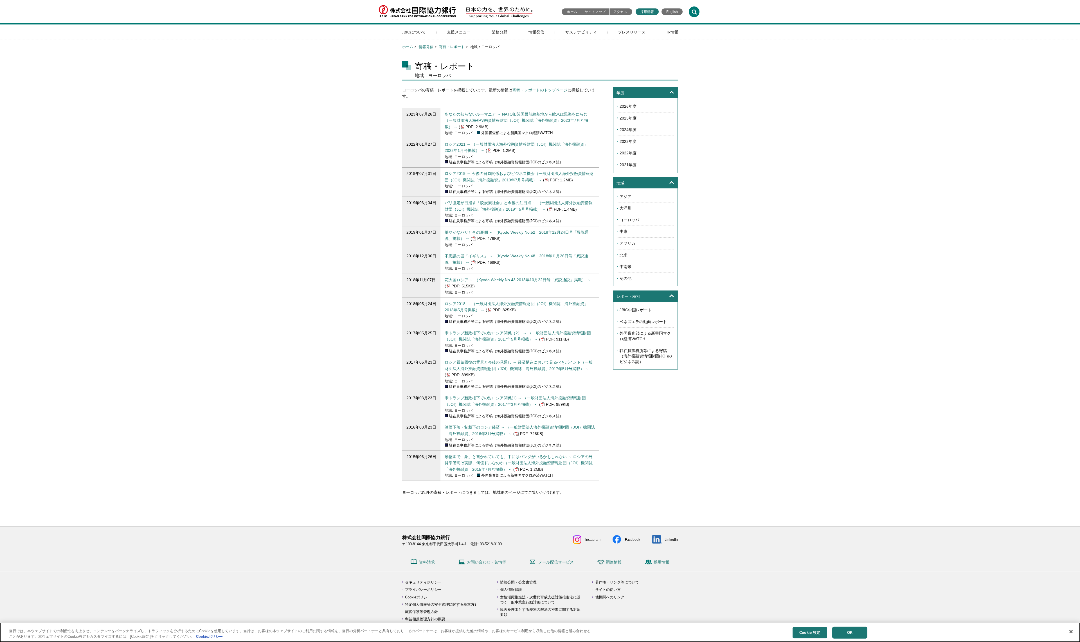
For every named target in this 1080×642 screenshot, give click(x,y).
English (672, 12)
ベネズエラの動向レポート (643, 321)
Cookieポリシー (418, 597)
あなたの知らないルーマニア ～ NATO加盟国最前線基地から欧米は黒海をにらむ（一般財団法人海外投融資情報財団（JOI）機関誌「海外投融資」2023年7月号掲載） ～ (516, 120)
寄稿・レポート (452, 47)
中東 (623, 231)
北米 (623, 255)
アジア (625, 196)
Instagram (592, 540)
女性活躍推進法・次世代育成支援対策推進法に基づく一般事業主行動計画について (540, 599)
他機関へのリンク (609, 597)
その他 (625, 278)
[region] (540, 632)
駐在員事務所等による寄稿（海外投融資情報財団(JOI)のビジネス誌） (646, 356)
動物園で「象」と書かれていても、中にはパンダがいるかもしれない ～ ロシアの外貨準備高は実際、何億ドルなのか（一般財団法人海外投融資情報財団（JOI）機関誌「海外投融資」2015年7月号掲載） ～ (519, 463)
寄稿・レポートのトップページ (540, 90)
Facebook (632, 540)
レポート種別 (628, 296)
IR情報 (672, 32)
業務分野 (499, 32)
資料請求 (427, 562)
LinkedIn (671, 540)
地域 (620, 183)
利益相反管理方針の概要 (425, 619)
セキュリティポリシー (423, 582)
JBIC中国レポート (636, 310)
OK (849, 632)
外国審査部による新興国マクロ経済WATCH (645, 336)
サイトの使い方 (608, 589)
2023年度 (628, 141)
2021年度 (628, 165)
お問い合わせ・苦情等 (486, 562)
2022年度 (628, 153)
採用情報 (647, 12)
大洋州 (625, 208)
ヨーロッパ (629, 220)
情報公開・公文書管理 (518, 582)
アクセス (620, 12)
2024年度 (628, 129)
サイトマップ (595, 12)
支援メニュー (459, 32)
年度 (620, 93)
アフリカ (627, 243)
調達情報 (614, 562)
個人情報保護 (511, 589)
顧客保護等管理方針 (421, 612)
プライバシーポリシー (423, 589)
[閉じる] (1071, 631)
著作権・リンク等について (617, 582)
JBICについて (414, 32)
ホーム (572, 12)
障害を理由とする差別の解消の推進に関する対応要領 (540, 612)
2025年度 (628, 118)
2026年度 (628, 106)
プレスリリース (631, 32)
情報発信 (536, 32)
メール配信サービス (556, 562)
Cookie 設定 (809, 632)
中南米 (625, 266)
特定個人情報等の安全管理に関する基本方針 (441, 604)
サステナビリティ (581, 32)
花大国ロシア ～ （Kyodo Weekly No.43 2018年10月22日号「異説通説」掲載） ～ (518, 280)
